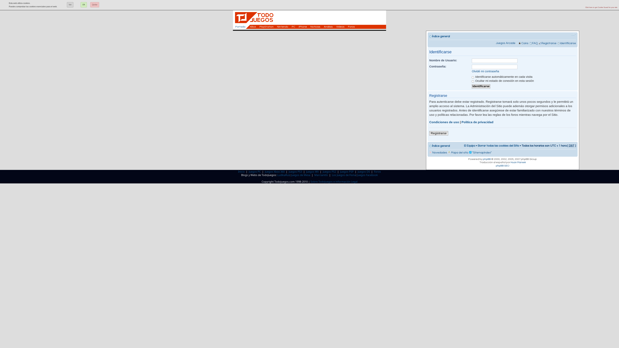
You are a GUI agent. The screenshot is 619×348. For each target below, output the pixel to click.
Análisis (328, 26)
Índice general (441, 36)
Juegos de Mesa (300, 175)
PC (293, 26)
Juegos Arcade (505, 43)
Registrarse (548, 43)
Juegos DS (364, 171)
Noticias (315, 26)
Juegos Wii (312, 171)
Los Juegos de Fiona (344, 175)
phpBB (487, 159)
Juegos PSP (347, 171)
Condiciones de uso (444, 122)
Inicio (241, 171)
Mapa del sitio (459, 152)
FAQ (535, 43)
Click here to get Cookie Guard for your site (601, 7)
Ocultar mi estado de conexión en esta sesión (504, 80)
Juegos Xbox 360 (275, 171)
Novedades (439, 152)
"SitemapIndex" (482, 152)
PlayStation (267, 26)
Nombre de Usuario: (443, 60)
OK (83, 5)
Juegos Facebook (367, 175)
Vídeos (340, 26)
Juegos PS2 (329, 171)
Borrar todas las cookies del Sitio (498, 145)
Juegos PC (255, 171)
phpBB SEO (502, 165)
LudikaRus (283, 175)
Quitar (94, 5)
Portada (240, 26)
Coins (524, 43)
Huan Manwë (518, 162)
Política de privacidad (477, 122)
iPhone (303, 26)
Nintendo (282, 26)
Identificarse (568, 43)
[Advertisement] (311, 38)
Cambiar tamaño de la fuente (573, 34)
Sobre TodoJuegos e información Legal (334, 181)
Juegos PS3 (295, 171)
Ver (70, 5)
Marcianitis (321, 175)
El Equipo (469, 145)
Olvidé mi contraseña (485, 71)
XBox (253, 26)
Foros (351, 26)
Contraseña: (437, 66)
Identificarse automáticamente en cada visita (503, 76)
